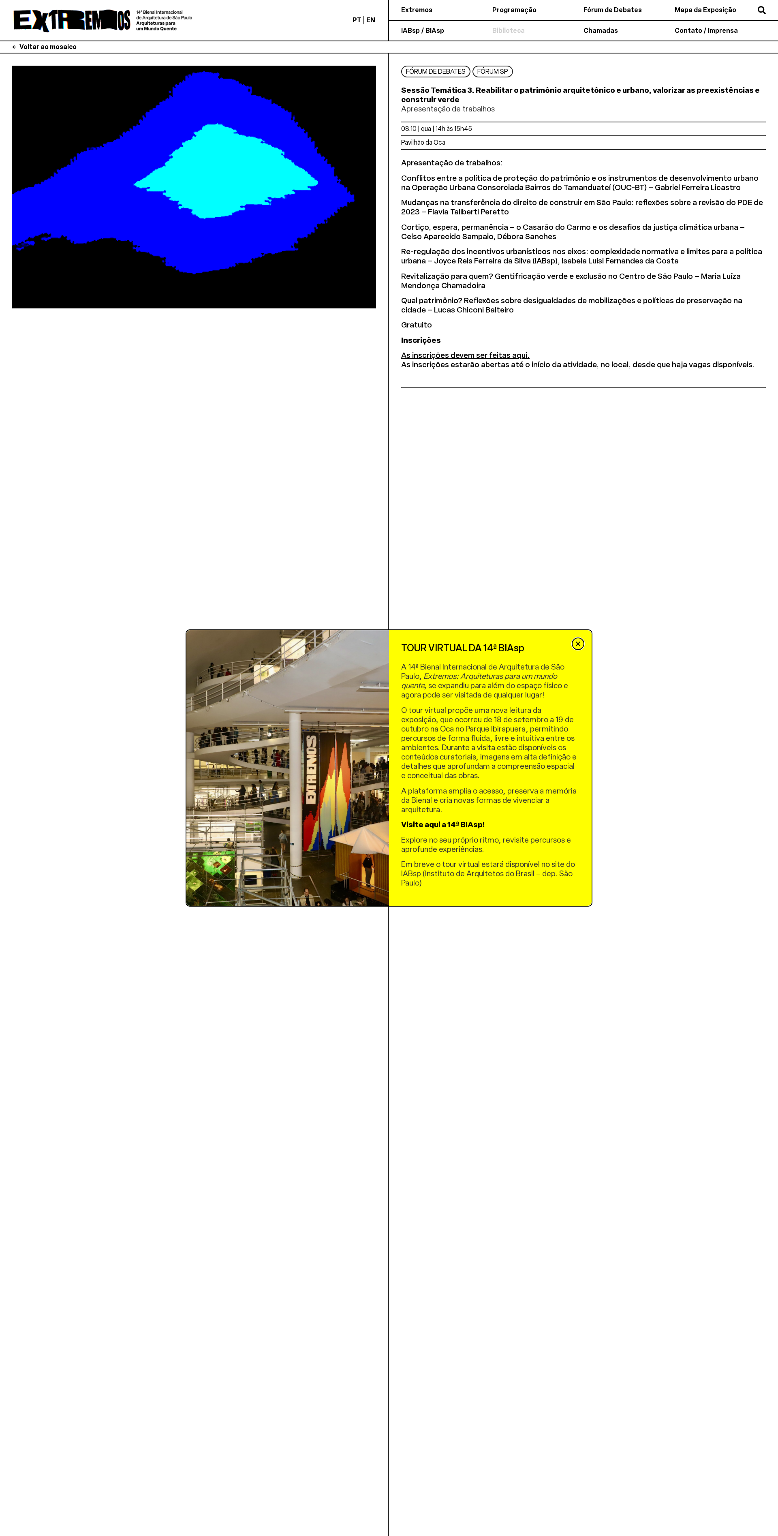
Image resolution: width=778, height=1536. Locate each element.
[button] (578, 643)
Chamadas (601, 30)
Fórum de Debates (613, 10)
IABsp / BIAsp (422, 30)
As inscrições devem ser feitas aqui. (465, 355)
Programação (514, 10)
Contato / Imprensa (706, 30)
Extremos (416, 10)
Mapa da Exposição (705, 10)
